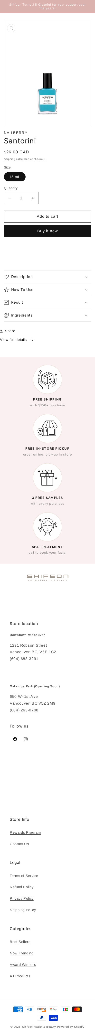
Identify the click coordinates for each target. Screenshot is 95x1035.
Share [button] (10, 331)
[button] (47, 276)
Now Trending (22, 953)
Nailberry (16, 133)
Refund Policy (21, 887)
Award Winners (23, 965)
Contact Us (19, 844)
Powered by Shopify (71, 1026)
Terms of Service (24, 876)
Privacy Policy (22, 898)
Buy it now (47, 231)
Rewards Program (25, 832)
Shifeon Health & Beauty (39, 1026)
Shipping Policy (23, 910)
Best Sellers (20, 942)
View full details (14, 340)
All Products (20, 976)
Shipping (9, 159)
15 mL (14, 177)
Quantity (11, 188)
